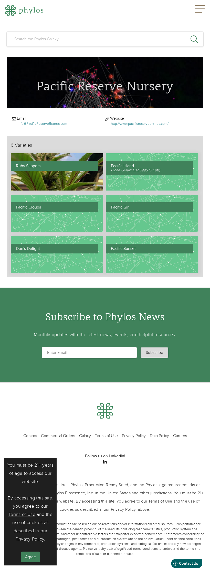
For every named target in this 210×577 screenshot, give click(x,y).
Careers (180, 435)
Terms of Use (21, 514)
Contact (30, 435)
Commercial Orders (58, 435)
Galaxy (85, 435)
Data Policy (159, 435)
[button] (200, 11)
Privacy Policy (134, 435)
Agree (30, 557)
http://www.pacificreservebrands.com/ (140, 123)
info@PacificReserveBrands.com (42, 123)
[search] (105, 39)
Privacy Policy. (30, 539)
